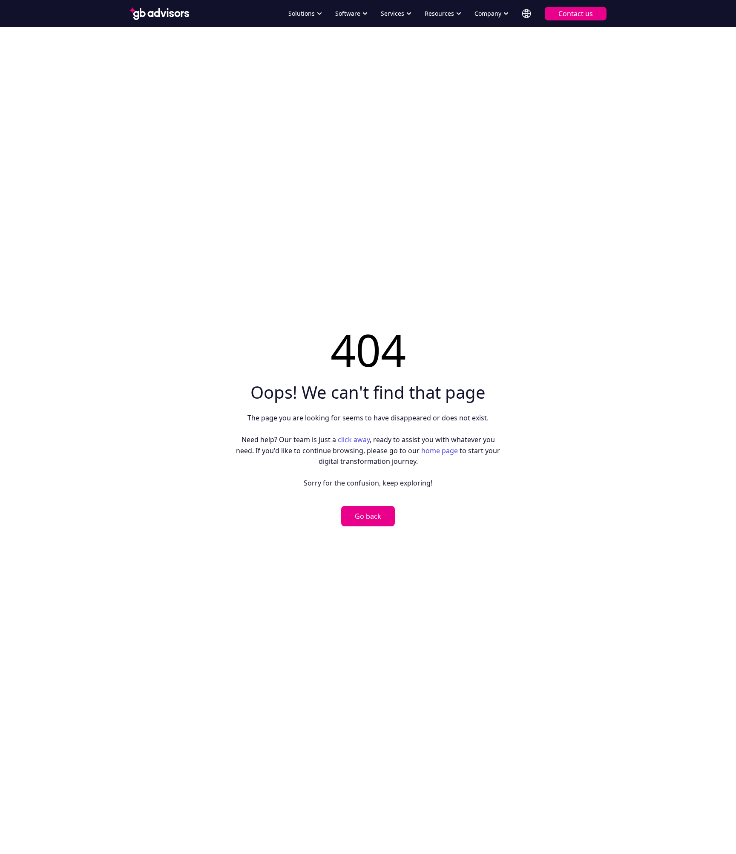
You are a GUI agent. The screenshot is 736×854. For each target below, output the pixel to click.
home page (439, 450)
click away (354, 439)
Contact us (575, 13)
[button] (305, 14)
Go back (368, 516)
